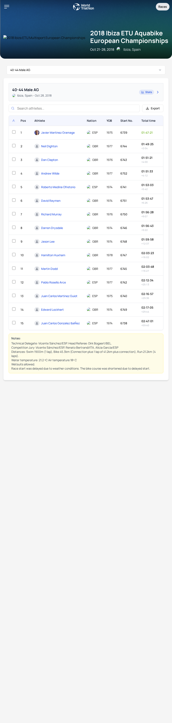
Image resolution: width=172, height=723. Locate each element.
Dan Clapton (49, 160)
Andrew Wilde (50, 173)
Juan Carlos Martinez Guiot (59, 296)
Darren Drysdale (52, 228)
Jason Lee (48, 241)
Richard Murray (51, 214)
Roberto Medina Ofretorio (58, 187)
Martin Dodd (49, 269)
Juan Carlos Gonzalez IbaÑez (60, 323)
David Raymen (50, 201)
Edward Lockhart (52, 310)
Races (162, 7)
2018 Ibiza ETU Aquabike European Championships (129, 37)
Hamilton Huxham (53, 255)
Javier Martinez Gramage (58, 133)
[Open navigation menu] (7, 7)
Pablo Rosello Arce (53, 282)
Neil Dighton (49, 146)
